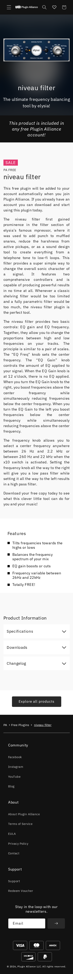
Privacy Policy (18, 843)
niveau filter (43, 725)
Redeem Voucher (20, 891)
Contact (13, 853)
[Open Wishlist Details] (54, 7)
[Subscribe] (56, 923)
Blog (11, 786)
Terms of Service (20, 824)
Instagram (15, 767)
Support (14, 881)
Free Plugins (20, 725)
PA (5, 725)
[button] (9, 7)
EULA (12, 834)
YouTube (14, 776)
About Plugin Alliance (24, 814)
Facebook (15, 757)
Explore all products (37, 701)
